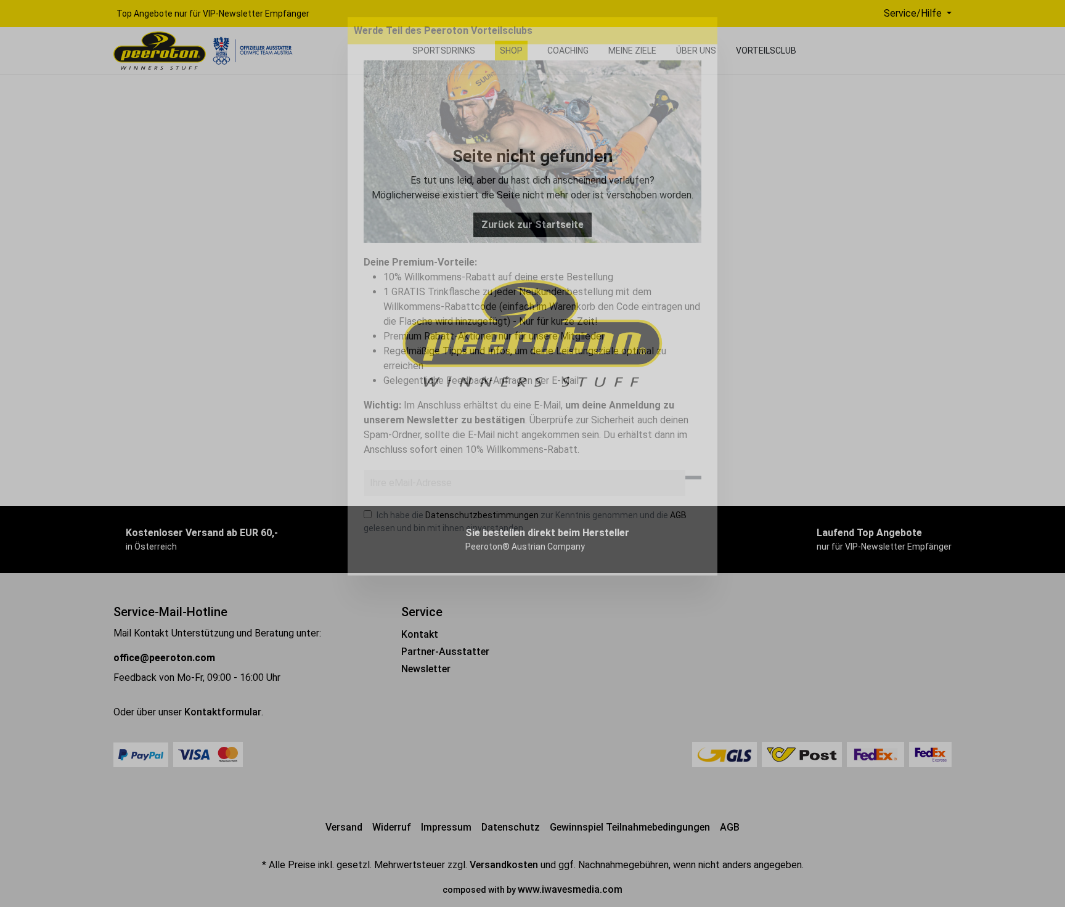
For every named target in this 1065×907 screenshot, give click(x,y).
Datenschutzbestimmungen (482, 515)
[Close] (706, 31)
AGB (678, 515)
